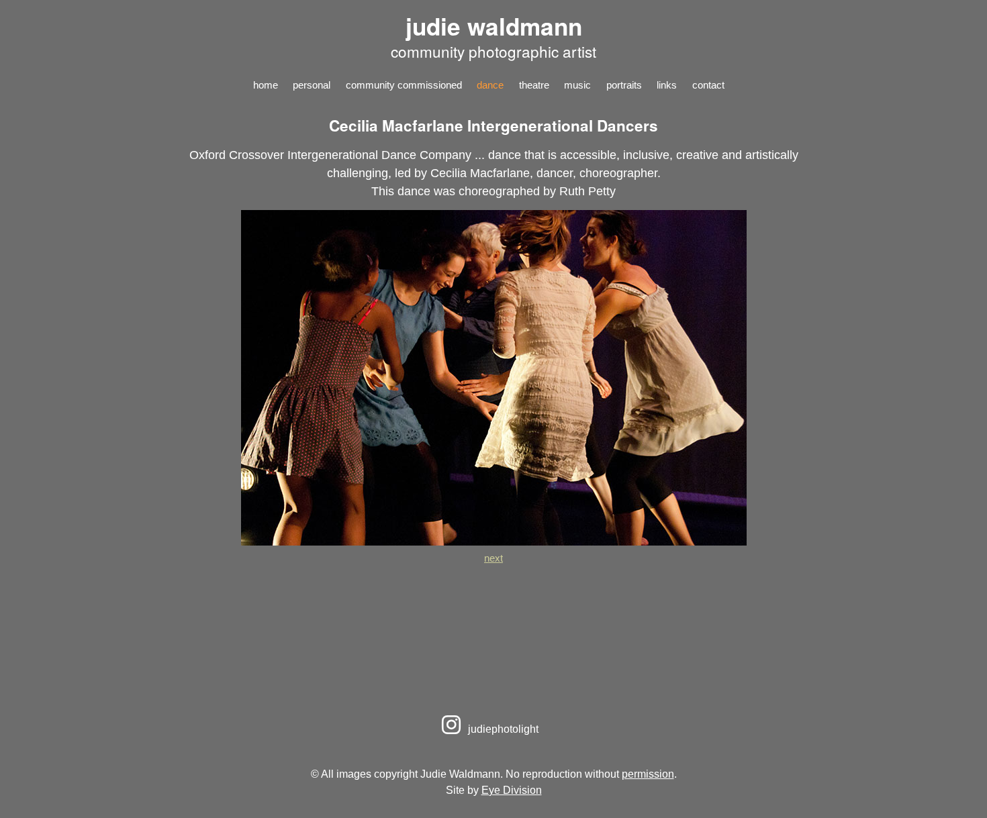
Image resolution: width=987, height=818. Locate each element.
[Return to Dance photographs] (494, 541)
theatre (534, 85)
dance (490, 85)
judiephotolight (501, 729)
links (667, 85)
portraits (624, 85)
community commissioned (404, 85)
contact (708, 85)
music (577, 85)
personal (311, 85)
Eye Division (511, 790)
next (493, 558)
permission (648, 774)
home (265, 85)
